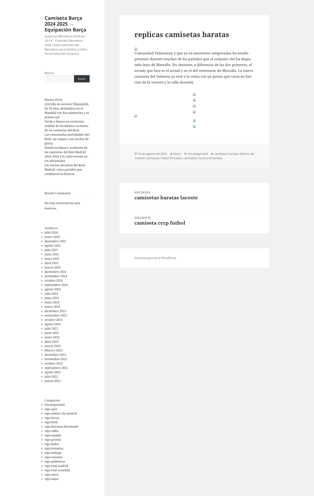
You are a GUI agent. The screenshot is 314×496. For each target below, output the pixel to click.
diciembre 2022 (55, 355)
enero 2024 (52, 307)
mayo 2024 (52, 302)
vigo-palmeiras (55, 461)
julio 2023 (51, 328)
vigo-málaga (53, 453)
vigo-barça (52, 418)
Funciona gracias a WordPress (155, 258)
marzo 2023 (53, 346)
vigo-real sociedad (57, 470)
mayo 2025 (52, 259)
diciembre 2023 (55, 311)
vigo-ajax (51, 409)
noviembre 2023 (56, 315)
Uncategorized (55, 405)
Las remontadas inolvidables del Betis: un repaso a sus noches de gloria (67, 139)
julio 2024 (51, 294)
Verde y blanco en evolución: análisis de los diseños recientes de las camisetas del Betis (66, 125)
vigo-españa (53, 435)
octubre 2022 (54, 363)
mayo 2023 (52, 337)
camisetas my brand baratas (202, 158)
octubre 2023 (54, 320)
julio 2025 (51, 250)
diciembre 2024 (55, 272)
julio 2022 (51, 377)
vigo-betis (51, 422)
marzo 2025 (53, 267)
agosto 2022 (53, 372)
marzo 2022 (53, 381)
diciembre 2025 (55, 241)
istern (177, 154)
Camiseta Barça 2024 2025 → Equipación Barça (65, 24)
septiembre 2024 (56, 285)
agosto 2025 (53, 246)
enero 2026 (52, 237)
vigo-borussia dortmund (61, 427)
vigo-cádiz (52, 431)
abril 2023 (52, 342)
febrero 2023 (54, 350)
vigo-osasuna (53, 457)
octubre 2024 (54, 280)
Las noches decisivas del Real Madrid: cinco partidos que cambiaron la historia (65, 169)
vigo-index (52, 444)
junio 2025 (52, 254)
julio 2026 (51, 232)
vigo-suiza (51, 479)
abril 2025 (52, 263)
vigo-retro (52, 475)
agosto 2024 (53, 289)
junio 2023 (52, 333)
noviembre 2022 (56, 359)
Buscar (49, 73)
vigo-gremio (53, 440)
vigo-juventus (54, 448)
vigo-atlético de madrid (61, 413)
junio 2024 (52, 298)
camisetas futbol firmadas (164, 158)
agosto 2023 (53, 324)
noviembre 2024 (56, 276)
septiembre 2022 (56, 368)
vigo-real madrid (56, 466)
